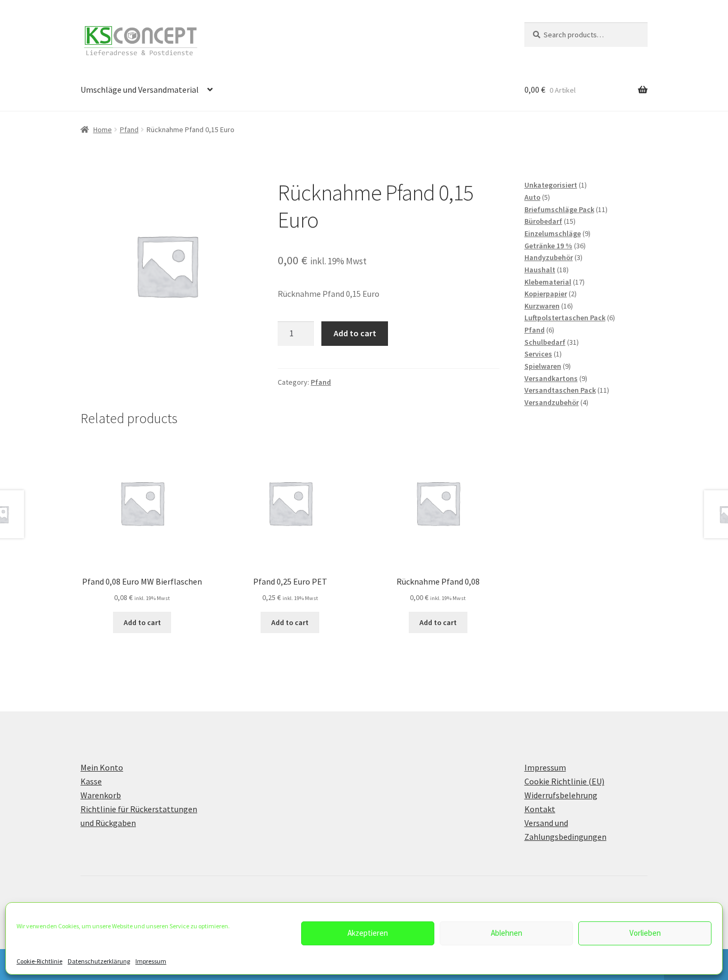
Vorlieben (645, 933)
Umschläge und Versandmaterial (139, 89)
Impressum (150, 961)
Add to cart (355, 333)
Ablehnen (506, 933)
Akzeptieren (367, 933)
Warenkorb (100, 795)
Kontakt (539, 809)
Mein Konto (101, 767)
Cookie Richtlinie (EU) (564, 781)
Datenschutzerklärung (99, 961)
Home (102, 129)
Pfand (129, 129)
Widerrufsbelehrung (560, 795)
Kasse (91, 781)
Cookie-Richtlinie (39, 961)
